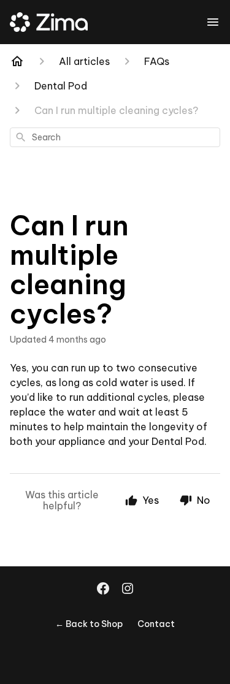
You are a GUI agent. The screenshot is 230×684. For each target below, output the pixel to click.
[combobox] (115, 137)
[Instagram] (127, 589)
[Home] (17, 61)
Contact (156, 623)
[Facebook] (103, 589)
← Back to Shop (89, 623)
